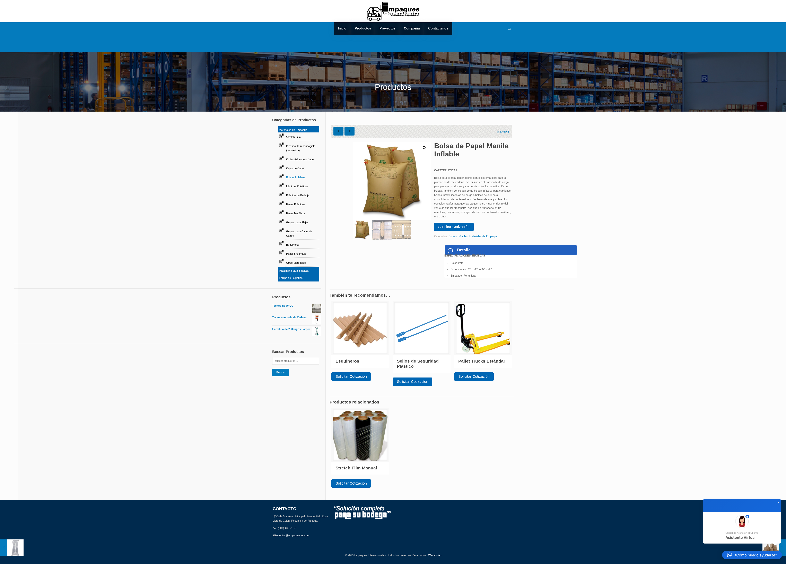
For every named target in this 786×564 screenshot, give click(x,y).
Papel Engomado (296, 253)
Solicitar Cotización (454, 227)
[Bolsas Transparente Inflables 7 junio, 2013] (12, 547)
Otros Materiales (296, 262)
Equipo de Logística (291, 277)
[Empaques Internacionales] (393, 11)
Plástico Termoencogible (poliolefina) (300, 148)
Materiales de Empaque (483, 236)
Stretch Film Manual (356, 468)
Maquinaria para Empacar (294, 270)
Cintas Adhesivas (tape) (300, 159)
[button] (424, 148)
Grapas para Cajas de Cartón (299, 233)
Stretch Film (293, 137)
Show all (505, 131)
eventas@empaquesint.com (292, 535)
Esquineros (347, 361)
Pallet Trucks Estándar (481, 361)
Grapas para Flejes (297, 222)
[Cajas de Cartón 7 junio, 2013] (774, 547)
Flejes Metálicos (296, 213)
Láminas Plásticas (297, 186)
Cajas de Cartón (295, 168)
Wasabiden (434, 555)
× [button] (779, 502)
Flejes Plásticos (295, 204)
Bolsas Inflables (458, 236)
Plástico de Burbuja (297, 195)
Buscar (280, 372)
